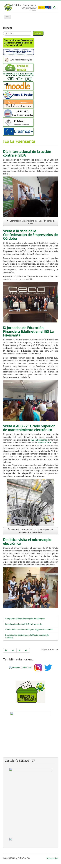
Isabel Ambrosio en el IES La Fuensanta (23, 623)
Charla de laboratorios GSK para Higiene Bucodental (29, 629)
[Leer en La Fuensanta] (30, 113)
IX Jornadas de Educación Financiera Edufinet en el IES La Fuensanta (28, 331)
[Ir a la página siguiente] (20, 650)
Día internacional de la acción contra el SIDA (27, 153)
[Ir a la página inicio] (6, 650)
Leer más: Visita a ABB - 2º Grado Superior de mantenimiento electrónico (31, 531)
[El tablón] (30, 122)
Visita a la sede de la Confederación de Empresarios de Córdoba (30, 235)
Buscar (38, 33)
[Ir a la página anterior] (13, 650)
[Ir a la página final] (26, 650)
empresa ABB (44, 442)
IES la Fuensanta (39, 439)
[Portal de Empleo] (30, 721)
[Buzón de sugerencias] (30, 691)
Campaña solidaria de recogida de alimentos (25, 618)
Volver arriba (52, 858)
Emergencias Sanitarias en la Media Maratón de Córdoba (27, 636)
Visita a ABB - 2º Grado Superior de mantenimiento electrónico (29, 428)
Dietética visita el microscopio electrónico (27, 541)
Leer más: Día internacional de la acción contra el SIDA (32, 222)
